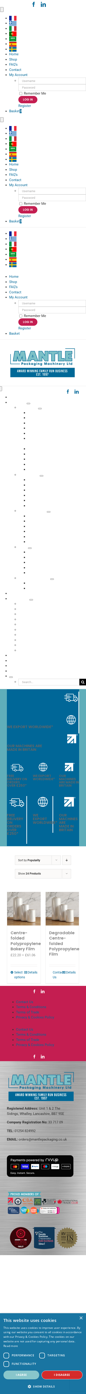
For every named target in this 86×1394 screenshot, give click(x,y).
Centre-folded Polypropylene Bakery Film (26, 941)
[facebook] (33, 4)
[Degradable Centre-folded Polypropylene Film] (62, 909)
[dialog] (43, 1353)
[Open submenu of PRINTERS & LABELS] (52, 579)
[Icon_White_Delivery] (71, 693)
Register (24, 106)
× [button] (81, 1318)
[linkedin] (43, 4)
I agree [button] (21, 1375)
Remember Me (34, 93)
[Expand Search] (11, 677)
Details (32, 972)
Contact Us (57, 974)
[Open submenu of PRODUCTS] (28, 403)
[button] (43, 1386)
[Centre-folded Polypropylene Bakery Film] (24, 909)
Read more (10, 1346)
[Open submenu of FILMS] (30, 548)
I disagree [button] (62, 1375)
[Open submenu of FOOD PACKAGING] (48, 512)
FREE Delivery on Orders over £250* (25, 705)
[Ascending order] (66, 860)
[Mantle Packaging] (43, 348)
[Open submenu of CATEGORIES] (31, 599)
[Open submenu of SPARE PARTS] (41, 476)
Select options (19, 974)
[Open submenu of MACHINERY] (40, 408)
